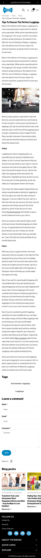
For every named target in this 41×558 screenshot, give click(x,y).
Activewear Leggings (20, 383)
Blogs (13, 16)
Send (6, 453)
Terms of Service (8, 529)
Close (19, 539)
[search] (23, 10)
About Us (5, 524)
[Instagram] (10, 533)
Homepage (5, 16)
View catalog (37, 10)
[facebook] (22, 533)
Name (5, 404)
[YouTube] (16, 533)
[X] (29, 533)
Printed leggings (13, 212)
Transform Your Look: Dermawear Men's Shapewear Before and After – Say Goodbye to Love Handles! (13, 501)
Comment (6, 428)
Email (4, 416)
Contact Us (5, 520)
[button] (11, 461)
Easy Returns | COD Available (20, 2)
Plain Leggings (20, 338)
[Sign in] (28, 10)
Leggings (19, 391)
